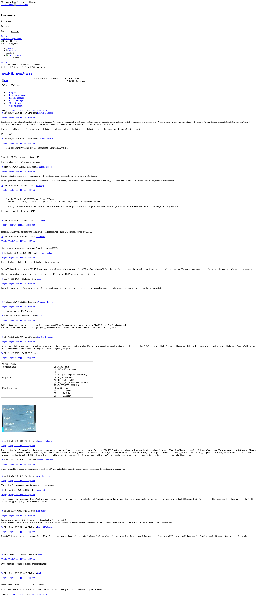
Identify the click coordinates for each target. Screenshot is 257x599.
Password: (5, 26)
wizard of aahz (43, 476)
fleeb (39, 573)
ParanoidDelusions (45, 441)
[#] (2, 113)
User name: (6, 21)
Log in (4, 36)
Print (32, 117)
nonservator (42, 490)
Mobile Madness (17, 74)
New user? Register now (11, 38)
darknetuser (40, 511)
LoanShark (40, 220)
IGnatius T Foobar (45, 113)
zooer (39, 279)
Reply (4, 117)
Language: (5, 31)
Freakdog (40, 185)
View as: (70, 81)
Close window (7, 4)
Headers (25, 117)
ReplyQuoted (14, 117)
